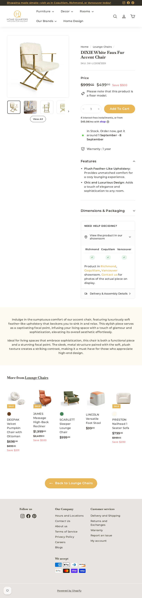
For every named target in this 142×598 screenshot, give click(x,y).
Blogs (59, 547)
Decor (65, 11)
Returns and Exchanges (99, 523)
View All (38, 119)
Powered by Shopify (69, 590)
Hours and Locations (69, 515)
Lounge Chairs (102, 46)
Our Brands (45, 21)
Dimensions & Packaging (103, 211)
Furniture (43, 11)
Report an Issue (101, 535)
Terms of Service (66, 531)
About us (61, 526)
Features (88, 161)
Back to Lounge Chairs (73, 483)
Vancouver (124, 249)
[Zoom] (38, 67)
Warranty (97, 530)
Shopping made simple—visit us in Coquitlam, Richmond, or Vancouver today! (59, 2)
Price (85, 78)
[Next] (67, 111)
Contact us (109, 274)
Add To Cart (120, 109)
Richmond (92, 249)
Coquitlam (108, 249)
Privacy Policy (64, 536)
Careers (60, 542)
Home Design (73, 21)
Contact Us (62, 521)
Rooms (85, 11)
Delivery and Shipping (105, 515)
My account (99, 540)
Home (85, 46)
